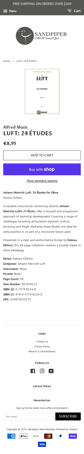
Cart (77, 11)
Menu (12, 11)
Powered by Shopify (67, 429)
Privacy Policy (42, 346)
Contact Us (42, 341)
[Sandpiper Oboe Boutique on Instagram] (42, 372)
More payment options (42, 181)
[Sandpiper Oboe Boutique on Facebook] (32, 372)
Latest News (42, 386)
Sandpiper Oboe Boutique (41, 429)
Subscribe (68, 416)
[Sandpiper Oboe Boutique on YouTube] (51, 372)
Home (6, 61)
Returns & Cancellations (42, 351)
